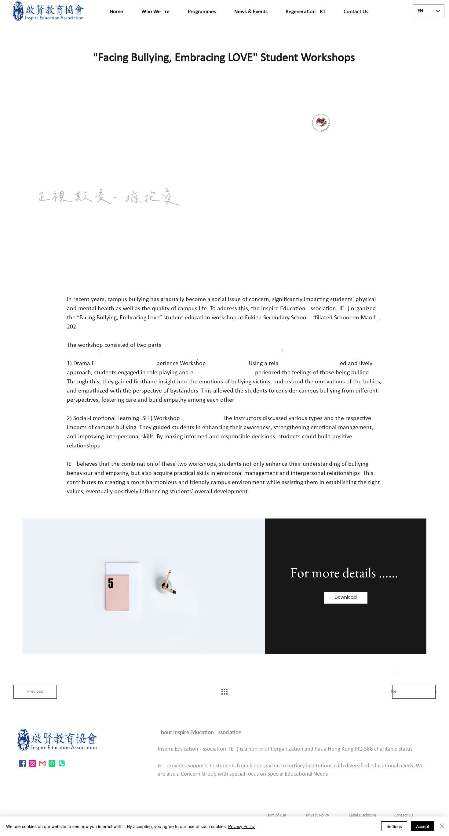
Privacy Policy (317, 815)
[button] (345, 598)
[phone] (61, 763)
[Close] (441, 826)
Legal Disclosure (362, 815)
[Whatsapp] (52, 763)
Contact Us (403, 815)
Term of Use (276, 815)
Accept (422, 826)
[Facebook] (22, 763)
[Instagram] (32, 763)
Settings (394, 826)
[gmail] (42, 763)
